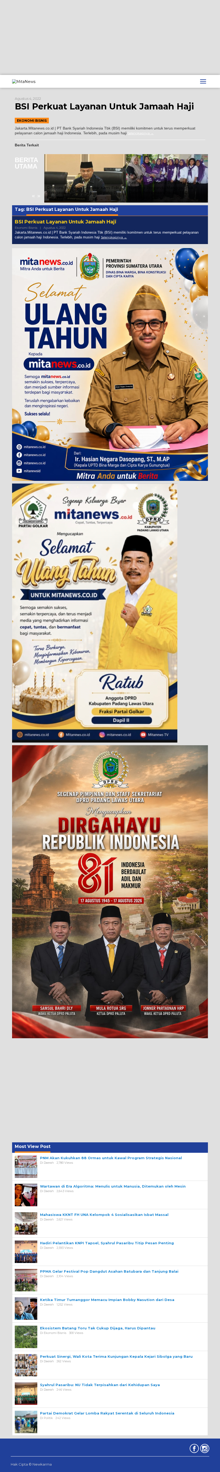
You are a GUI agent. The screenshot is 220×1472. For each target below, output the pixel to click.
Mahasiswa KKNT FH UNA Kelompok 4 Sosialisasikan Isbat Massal (104, 1214)
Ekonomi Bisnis (32, 121)
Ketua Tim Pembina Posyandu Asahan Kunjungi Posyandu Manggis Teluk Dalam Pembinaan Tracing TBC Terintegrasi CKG (83, 190)
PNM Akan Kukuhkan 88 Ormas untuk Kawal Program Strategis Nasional (111, 1158)
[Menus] (203, 81)
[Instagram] (204, 1449)
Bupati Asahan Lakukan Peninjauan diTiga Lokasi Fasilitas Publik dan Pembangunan (162, 192)
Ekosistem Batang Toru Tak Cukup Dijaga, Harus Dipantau (97, 1328)
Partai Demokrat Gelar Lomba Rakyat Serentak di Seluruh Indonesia (107, 1413)
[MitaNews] (23, 81)
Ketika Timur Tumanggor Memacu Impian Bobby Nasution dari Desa (107, 1300)
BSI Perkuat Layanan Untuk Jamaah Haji (104, 106)
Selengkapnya (139, 133)
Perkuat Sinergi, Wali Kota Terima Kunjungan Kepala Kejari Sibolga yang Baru (116, 1356)
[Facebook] (193, 1449)
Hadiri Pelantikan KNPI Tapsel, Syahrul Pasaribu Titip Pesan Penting (107, 1243)
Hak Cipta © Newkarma (31, 1464)
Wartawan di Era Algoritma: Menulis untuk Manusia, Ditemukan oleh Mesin (113, 1186)
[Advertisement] (110, 37)
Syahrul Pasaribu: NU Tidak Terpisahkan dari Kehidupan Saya (100, 1385)
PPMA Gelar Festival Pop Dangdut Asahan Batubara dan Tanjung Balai (109, 1271)
